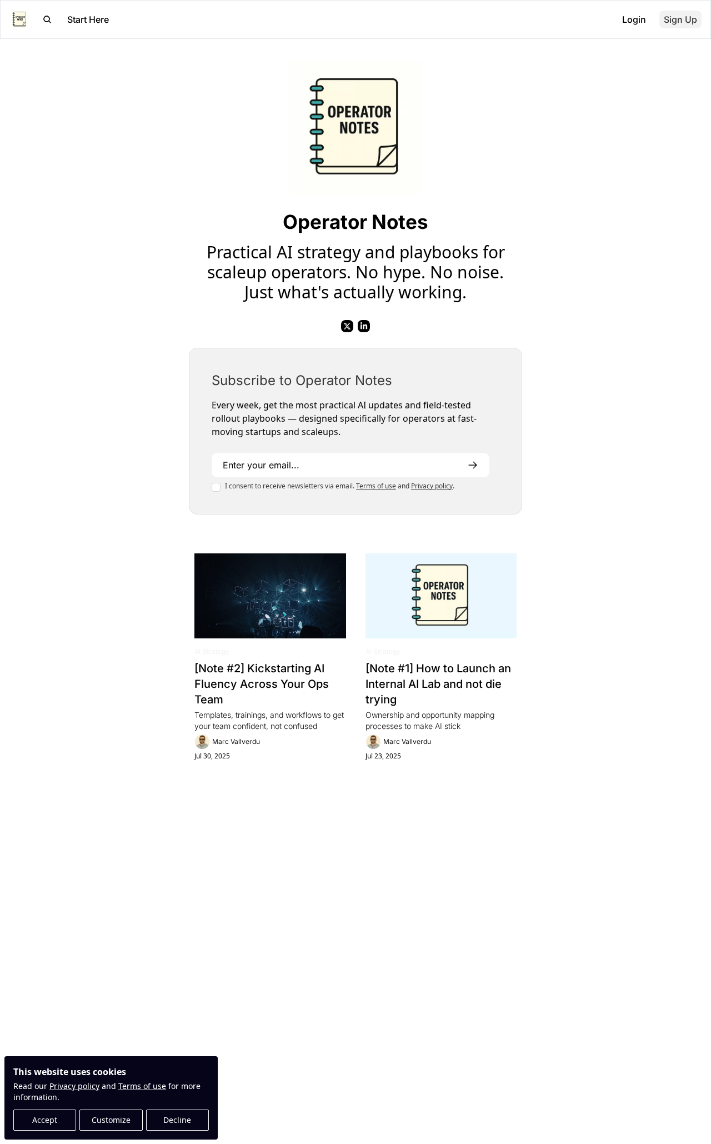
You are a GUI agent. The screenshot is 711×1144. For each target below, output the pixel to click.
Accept (44, 1120)
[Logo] (19, 19)
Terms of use (142, 1086)
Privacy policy (74, 1086)
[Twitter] (347, 326)
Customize (111, 1120)
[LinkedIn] (364, 326)
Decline (177, 1120)
